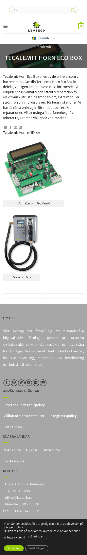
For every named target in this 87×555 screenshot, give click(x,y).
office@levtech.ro (18, 498)
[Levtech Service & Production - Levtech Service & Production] (37, 26)
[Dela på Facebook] (10, 127)
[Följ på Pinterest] (28, 382)
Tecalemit (43, 47)
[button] (5, 26)
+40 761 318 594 (17, 491)
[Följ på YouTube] (43, 382)
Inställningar (36, 548)
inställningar (34, 536)
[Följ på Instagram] (14, 382)
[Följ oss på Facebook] (6, 382)
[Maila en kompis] (15, 127)
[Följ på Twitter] (21, 382)
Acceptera (14, 548)
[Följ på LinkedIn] (36, 382)
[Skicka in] (73, 10)
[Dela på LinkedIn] (20, 127)
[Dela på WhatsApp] (5, 127)
